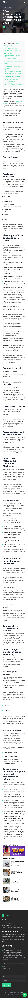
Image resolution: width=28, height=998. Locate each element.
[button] (25, 995)
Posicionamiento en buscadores (12, 950)
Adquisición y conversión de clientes (13, 955)
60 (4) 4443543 (11, 924)
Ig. (5, 919)
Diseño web (6, 968)
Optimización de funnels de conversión (14, 963)
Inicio (6, 34)
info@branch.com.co (11, 925)
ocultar (17, 43)
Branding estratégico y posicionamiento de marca (14, 958)
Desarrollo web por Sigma (14, 996)
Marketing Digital (7, 8)
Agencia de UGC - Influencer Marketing (14, 949)
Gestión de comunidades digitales (12, 952)
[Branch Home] (7, 2)
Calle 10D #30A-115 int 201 (14, 927)
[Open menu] (24, 2)
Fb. (2, 919)
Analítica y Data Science (9, 965)
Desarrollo (6, 966)
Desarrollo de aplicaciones (10, 970)
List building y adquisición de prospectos (14, 954)
